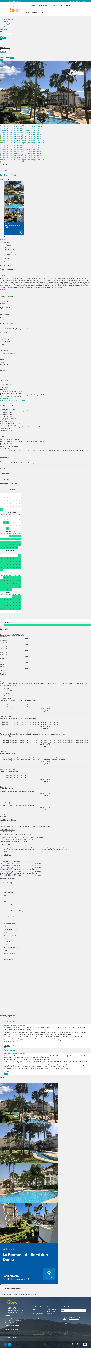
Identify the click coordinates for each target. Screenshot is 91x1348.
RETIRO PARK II (8, 1025)
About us (27, 12)
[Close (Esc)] (0, 1010)
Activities (55, 5)
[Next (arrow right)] (2, 168)
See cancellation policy (7, 829)
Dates (1, 34)
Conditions (7, 23)
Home (25, 5)
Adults (2, 40)
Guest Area (71, 1)
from (1, 30)
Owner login (78, 1)
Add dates (3, 38)
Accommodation (8, 19)
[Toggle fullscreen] (2, 1010)
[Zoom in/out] (4, 1010)
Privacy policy (51, 1315)
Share (2, 263)
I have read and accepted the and (72, 1318)
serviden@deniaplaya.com (15, 1311)
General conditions (52, 1309)
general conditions (74, 1319)
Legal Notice (50, 1313)
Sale (61, 5)
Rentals (32, 5)
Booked (6, 618)
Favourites (85, 1)
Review (6, 21)
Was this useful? (45, 709)
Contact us (35, 12)
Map (5, 26)
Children (2, 47)
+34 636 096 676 (12, 1307)
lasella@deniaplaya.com (15, 1312)
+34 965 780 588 (12, 1309)
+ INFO (6, 1047)
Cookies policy (51, 1311)
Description (4, 170)
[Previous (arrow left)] (0, 168)
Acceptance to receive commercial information (71, 1322)
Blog (43, 12)
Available (7, 622)
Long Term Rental (43, 5)
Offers (68, 5)
